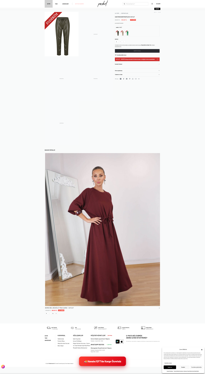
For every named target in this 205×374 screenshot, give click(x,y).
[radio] (116, 42)
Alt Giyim (117, 13)
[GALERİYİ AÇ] (62, 34)
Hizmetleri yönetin (168, 362)
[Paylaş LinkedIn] (126, 79)
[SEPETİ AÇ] (152, 4)
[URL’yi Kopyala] (139, 79)
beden (116, 39)
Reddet (183, 367)
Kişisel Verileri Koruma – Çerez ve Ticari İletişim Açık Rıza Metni (186, 371)
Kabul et (170, 367)
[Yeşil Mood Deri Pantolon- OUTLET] (128, 33)
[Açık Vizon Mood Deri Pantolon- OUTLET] (123, 33)
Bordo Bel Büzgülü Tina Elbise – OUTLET (59, 308)
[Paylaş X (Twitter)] (120, 79)
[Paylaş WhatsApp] (132, 79)
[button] (202, 349)
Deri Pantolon (124, 13)
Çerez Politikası (170, 371)
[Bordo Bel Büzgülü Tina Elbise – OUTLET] (102, 229)
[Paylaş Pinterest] (129, 79)
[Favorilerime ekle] (157, 303)
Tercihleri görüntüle (196, 367)
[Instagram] (3, 366)
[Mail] (136, 79)
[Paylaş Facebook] (123, 79)
